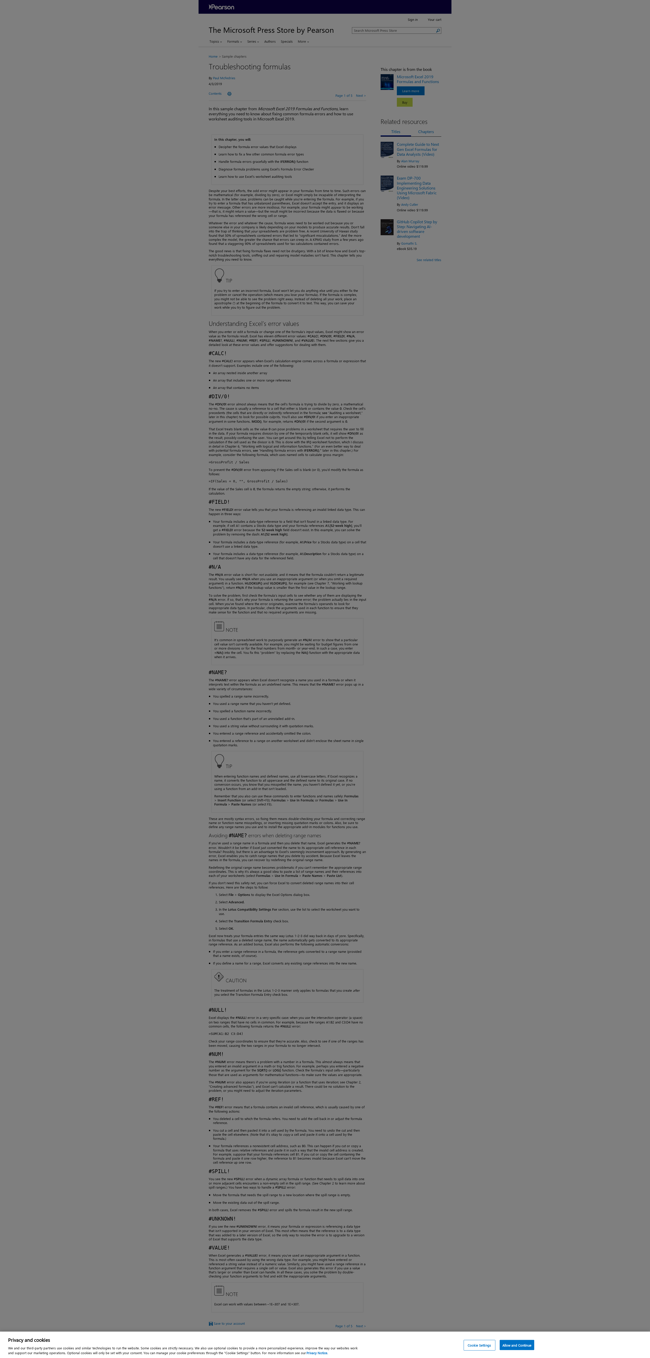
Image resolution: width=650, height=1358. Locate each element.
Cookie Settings (479, 1345)
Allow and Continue (516, 1345)
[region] (325, 1345)
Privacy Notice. (317, 1353)
